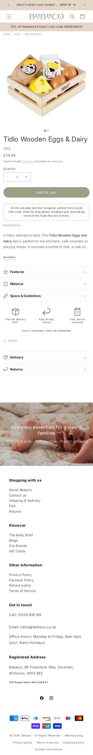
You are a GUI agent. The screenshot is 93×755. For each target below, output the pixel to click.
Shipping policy (73, 742)
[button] (9, 17)
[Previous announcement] (8, 5)
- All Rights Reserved (46, 735)
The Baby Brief (21, 535)
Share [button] (12, 340)
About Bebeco (20, 490)
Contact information (48, 749)
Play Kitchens (33, 34)
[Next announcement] (85, 5)
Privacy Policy (20, 575)
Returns (15, 511)
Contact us (17, 495)
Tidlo (7, 148)
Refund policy (20, 585)
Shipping (28, 161)
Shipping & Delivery (24, 500)
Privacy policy (22, 742)
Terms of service (47, 742)
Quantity (9, 168)
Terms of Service (22, 591)
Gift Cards (17, 551)
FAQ (12, 506)
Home (6, 34)
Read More (9, 257)
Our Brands (18, 546)
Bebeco (26, 735)
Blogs (13, 540)
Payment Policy (21, 580)
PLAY (17, 34)
